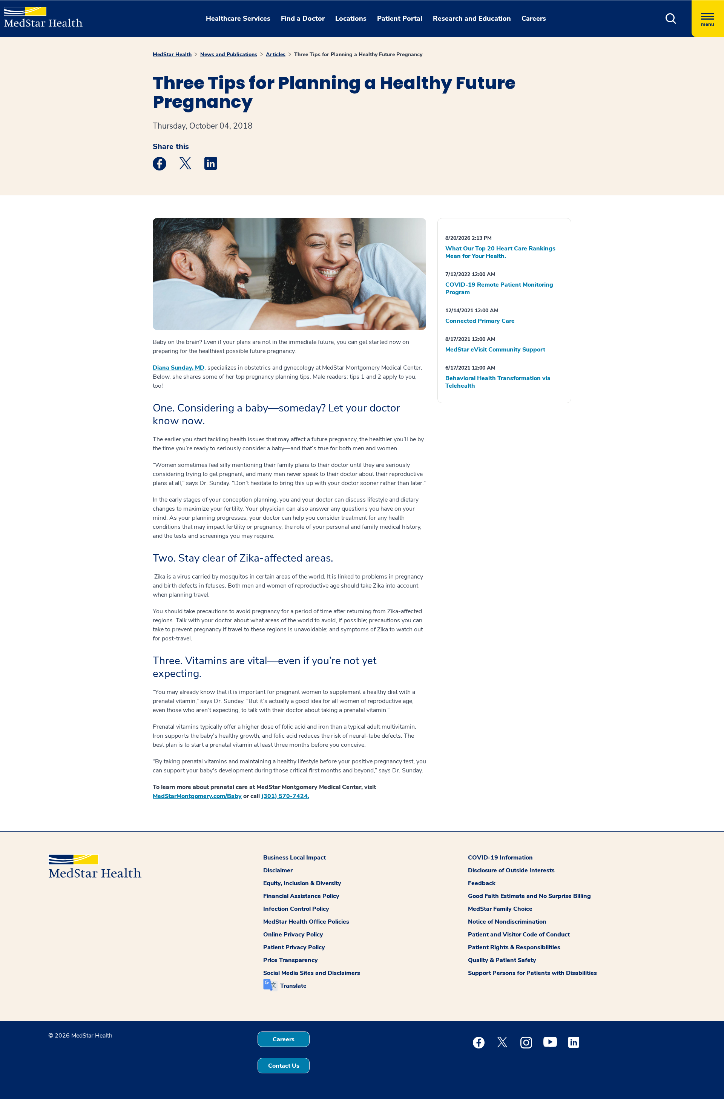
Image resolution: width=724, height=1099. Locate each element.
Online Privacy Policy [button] (293, 934)
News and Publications (228, 54)
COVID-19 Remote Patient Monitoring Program (499, 288)
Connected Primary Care (480, 321)
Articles (275, 54)
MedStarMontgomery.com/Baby (197, 796)
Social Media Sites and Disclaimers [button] (311, 973)
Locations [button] (351, 18)
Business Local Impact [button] (294, 857)
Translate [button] (293, 986)
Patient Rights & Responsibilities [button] (514, 947)
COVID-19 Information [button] (500, 857)
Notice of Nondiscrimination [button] (507, 922)
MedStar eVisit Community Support (495, 349)
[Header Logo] (39, 13)
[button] (671, 18)
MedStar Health (172, 54)
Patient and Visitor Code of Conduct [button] (519, 934)
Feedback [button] (481, 883)
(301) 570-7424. (285, 796)
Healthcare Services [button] (238, 18)
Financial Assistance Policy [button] (301, 896)
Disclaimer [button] (278, 870)
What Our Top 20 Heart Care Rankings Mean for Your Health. (500, 252)
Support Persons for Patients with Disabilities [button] (532, 973)
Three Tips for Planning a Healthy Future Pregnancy (358, 54)
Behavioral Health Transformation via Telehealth (498, 382)
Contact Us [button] (283, 1066)
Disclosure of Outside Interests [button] (511, 870)
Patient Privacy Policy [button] (294, 947)
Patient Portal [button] (399, 18)
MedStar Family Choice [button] (500, 909)
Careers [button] (534, 18)
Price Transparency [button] (290, 960)
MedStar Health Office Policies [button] (306, 922)
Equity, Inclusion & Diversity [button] (302, 883)
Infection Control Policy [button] (296, 909)
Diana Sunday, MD (178, 368)
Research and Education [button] (472, 18)
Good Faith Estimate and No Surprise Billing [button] (529, 896)
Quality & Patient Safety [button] (502, 960)
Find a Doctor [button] (303, 18)
